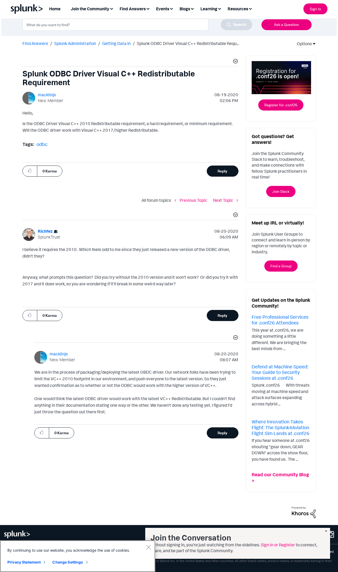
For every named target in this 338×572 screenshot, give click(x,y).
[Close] (148, 547)
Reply (222, 171)
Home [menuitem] (54, 8)
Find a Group (281, 266)
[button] (234, 61)
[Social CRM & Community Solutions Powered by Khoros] (304, 512)
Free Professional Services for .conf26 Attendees (280, 320)
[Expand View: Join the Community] (111, 8)
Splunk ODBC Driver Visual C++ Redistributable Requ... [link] (188, 43)
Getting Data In (116, 43)
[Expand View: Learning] (219, 8)
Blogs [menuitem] (185, 8)
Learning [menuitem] (208, 8)
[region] (77, 556)
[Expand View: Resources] (250, 8)
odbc (42, 144)
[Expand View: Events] (171, 8)
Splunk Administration (75, 43)
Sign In (315, 9)
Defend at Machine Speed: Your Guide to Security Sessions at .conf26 (280, 372)
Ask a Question (286, 24)
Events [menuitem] (162, 8)
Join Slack (280, 191)
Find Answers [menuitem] (133, 8)
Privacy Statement (24, 562)
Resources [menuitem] (238, 8)
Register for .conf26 (280, 105)
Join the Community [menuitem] (90, 8)
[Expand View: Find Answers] (148, 8)
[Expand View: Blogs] (192, 8)
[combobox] (137, 25)
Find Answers (35, 43)
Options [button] (302, 43)
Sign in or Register (278, 544)
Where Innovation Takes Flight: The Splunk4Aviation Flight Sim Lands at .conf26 (280, 427)
